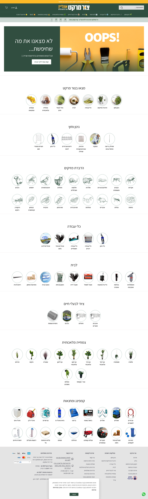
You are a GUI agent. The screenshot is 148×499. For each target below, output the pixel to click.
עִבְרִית (16, 462)
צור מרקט (133, 453)
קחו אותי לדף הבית (41, 62)
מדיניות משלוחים (89, 470)
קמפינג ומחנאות (111, 477)
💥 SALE (32, 14)
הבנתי (74, 494)
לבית (114, 467)
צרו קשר (92, 458)
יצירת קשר (69, 453)
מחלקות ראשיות (110, 453)
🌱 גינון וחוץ (128, 14)
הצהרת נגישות (132, 467)
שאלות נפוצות (90, 464)
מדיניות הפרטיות (89, 474)
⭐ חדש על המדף (21, 14)
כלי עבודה (113, 464)
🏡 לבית (84, 14)
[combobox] (131, 7)
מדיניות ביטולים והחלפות (87, 467)
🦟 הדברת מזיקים (116, 14)
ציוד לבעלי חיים (111, 470)
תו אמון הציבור (132, 474)
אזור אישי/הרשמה (89, 461)
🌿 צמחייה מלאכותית (59, 14)
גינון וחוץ (113, 458)
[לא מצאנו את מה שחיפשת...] (102, 49)
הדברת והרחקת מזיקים (109, 461)
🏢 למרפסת (94, 14)
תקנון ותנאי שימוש (131, 464)
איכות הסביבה (132, 470)
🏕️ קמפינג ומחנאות (44, 14)
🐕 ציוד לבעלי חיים (74, 14)
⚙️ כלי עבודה (104, 14)
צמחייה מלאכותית (110, 474)
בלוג (135, 461)
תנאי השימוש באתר (89, 477)
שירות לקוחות (89, 453)
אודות (135, 458)
